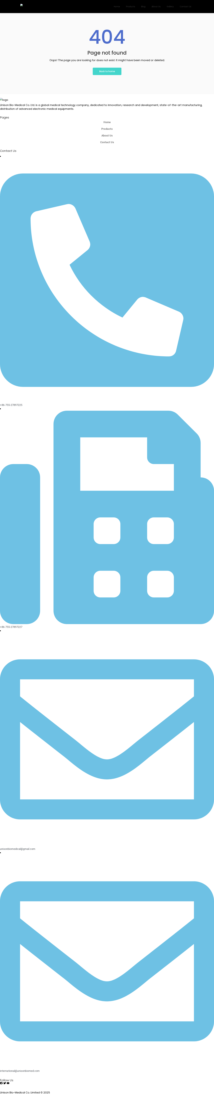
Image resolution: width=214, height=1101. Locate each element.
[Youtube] (8, 1083)
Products (107, 128)
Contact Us (107, 142)
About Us (107, 135)
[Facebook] (1, 1083)
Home (107, 122)
